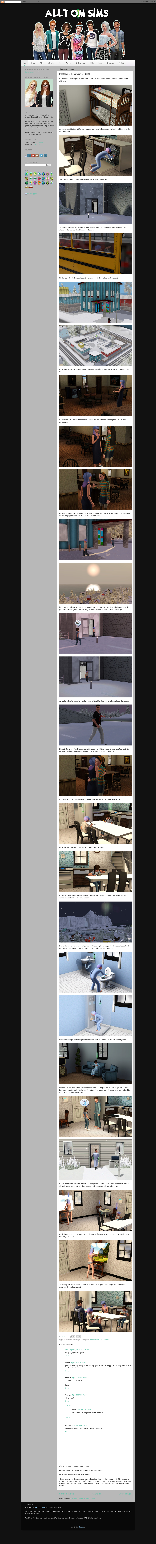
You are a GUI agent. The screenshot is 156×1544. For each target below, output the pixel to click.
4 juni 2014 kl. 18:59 (79, 1395)
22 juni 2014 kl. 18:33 (79, 1425)
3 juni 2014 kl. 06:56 (81, 1350)
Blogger (81, 1527)
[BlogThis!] (74, 1336)
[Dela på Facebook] (79, 1336)
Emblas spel (95, 1340)
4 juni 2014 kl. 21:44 (84, 1409)
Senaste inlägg (66, 1494)
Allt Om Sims (40, 1507)
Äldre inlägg (125, 1494)
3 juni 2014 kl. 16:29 (79, 1378)
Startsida (96, 1494)
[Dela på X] (77, 1336)
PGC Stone (104, 1340)
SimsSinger (69, 1350)
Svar (68, 1406)
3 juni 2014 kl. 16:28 (78, 1362)
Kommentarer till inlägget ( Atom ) (84, 1498)
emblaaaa (39, 142)
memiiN (37, 144)
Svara (67, 1356)
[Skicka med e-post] (71, 1336)
